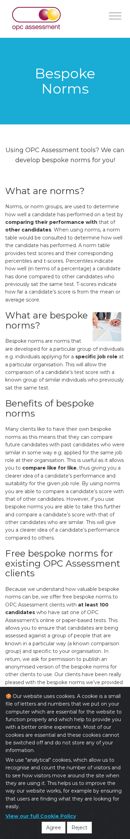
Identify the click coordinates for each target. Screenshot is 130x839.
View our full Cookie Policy (41, 816)
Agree (53, 827)
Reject (79, 827)
